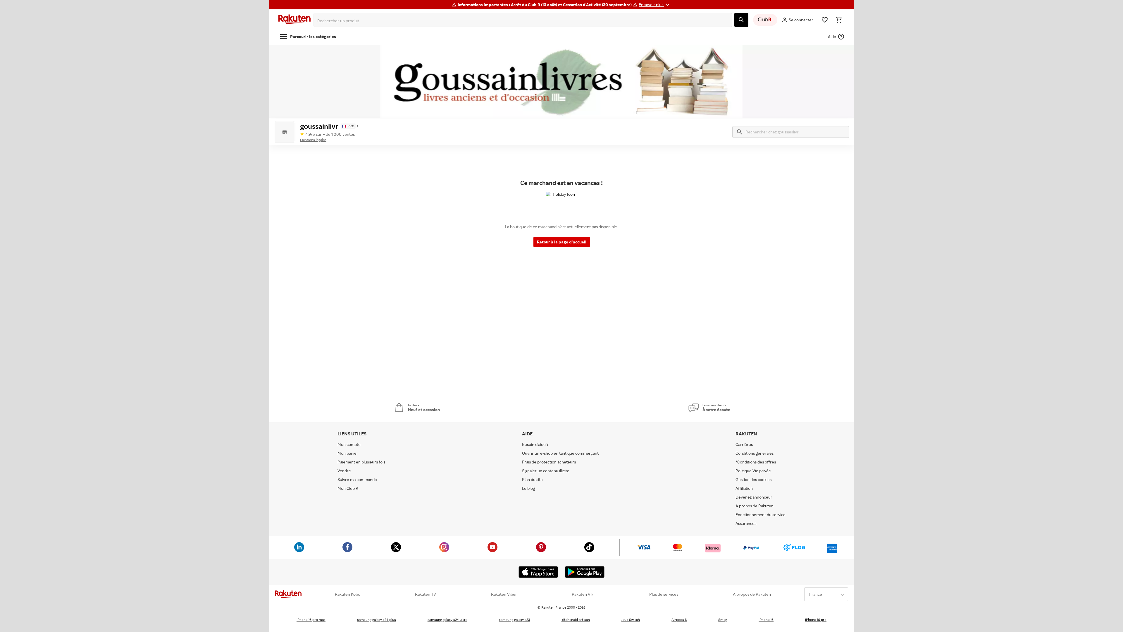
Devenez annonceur (754, 496)
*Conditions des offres (756, 461)
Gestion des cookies (753, 479)
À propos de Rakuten (752, 594)
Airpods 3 (679, 619)
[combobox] (524, 21)
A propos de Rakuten (755, 505)
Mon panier (347, 453)
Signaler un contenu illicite (545, 470)
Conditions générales (755, 453)
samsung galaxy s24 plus (376, 619)
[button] (655, 4)
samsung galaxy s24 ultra (447, 619)
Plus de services (663, 594)
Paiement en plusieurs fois (361, 461)
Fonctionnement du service (761, 514)
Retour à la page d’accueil (561, 241)
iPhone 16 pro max (311, 619)
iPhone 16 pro (815, 619)
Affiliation (744, 488)
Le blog (528, 488)
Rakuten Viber (504, 594)
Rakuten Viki (583, 594)
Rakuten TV (425, 594)
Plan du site (532, 479)
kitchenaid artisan (576, 619)
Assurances (746, 523)
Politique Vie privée (753, 470)
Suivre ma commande (357, 479)
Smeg (722, 619)
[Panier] (839, 20)
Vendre (344, 470)
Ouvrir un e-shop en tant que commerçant (560, 453)
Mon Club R (347, 488)
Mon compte (349, 444)
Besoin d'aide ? (535, 444)
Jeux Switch (630, 619)
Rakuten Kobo (347, 594)
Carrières (744, 444)
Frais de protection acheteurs (549, 461)
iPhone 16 (766, 619)
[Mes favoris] (825, 20)
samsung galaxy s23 (514, 619)
